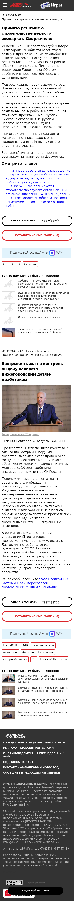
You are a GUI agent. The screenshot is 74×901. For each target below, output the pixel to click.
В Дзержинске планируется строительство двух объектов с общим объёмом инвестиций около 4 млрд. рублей (43, 295)
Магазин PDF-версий (37, 748)
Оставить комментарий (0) (37, 235)
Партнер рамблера (36, 882)
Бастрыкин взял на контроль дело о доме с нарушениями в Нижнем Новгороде (43, 689)
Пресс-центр (55, 742)
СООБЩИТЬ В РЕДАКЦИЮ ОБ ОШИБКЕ (31, 772)
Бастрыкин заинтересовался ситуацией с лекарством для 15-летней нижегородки (42, 701)
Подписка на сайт (18, 762)
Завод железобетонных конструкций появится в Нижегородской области (40, 331)
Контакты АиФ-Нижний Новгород (31, 767)
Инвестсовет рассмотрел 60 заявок (39, 317)
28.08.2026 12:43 (12, 351)
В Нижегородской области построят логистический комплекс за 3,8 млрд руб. (36, 202)
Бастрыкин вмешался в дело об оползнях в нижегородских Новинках (43, 713)
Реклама (10, 748)
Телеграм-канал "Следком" (20, 434)
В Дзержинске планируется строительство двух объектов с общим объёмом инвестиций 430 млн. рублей (36, 190)
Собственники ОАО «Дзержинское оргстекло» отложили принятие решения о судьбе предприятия (42, 283)
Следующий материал (35, 890)
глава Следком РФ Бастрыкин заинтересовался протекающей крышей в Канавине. (35, 583)
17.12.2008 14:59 (11, 15)
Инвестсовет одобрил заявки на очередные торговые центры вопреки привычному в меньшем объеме (40, 307)
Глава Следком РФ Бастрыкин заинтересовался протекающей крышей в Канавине (43, 678)
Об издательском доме (22, 742)
